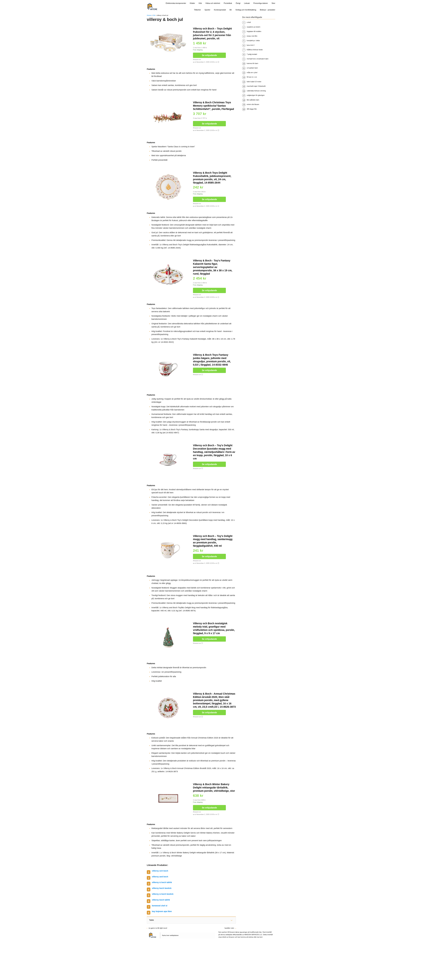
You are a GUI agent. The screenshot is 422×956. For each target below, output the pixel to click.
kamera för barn (252, 63)
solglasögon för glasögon (256, 95)
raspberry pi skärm (253, 27)
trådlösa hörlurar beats (255, 50)
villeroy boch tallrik (161, 900)
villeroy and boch (160, 877)
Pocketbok (228, 3)
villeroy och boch (160, 871)
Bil (231, 10)
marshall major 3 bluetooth (256, 86)
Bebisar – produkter (267, 10)
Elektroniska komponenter (176, 3)
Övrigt (238, 3)
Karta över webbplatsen (170, 935)
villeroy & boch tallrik (162, 882)
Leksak (247, 3)
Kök (200, 3)
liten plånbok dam (253, 100)
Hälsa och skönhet (213, 3)
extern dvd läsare (253, 104)
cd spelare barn (252, 68)
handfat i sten (229, 928)
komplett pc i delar (253, 40)
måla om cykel (252, 72)
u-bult (249, 22)
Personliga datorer (260, 3)
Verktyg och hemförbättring (245, 10)
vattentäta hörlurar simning (256, 91)
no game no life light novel (158, 928)
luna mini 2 (250, 45)
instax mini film (252, 36)
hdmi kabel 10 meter (254, 82)
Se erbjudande (209, 55)
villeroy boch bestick (161, 888)
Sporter (207, 10)
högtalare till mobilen (254, 31)
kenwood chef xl (159, 906)
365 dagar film (252, 109)
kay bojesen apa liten (162, 911)
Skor (273, 3)
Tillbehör (197, 10)
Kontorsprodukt (220, 10)
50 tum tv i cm (252, 77)
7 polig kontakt (252, 54)
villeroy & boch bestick (162, 894)
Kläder (192, 3)
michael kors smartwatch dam (257, 59)
